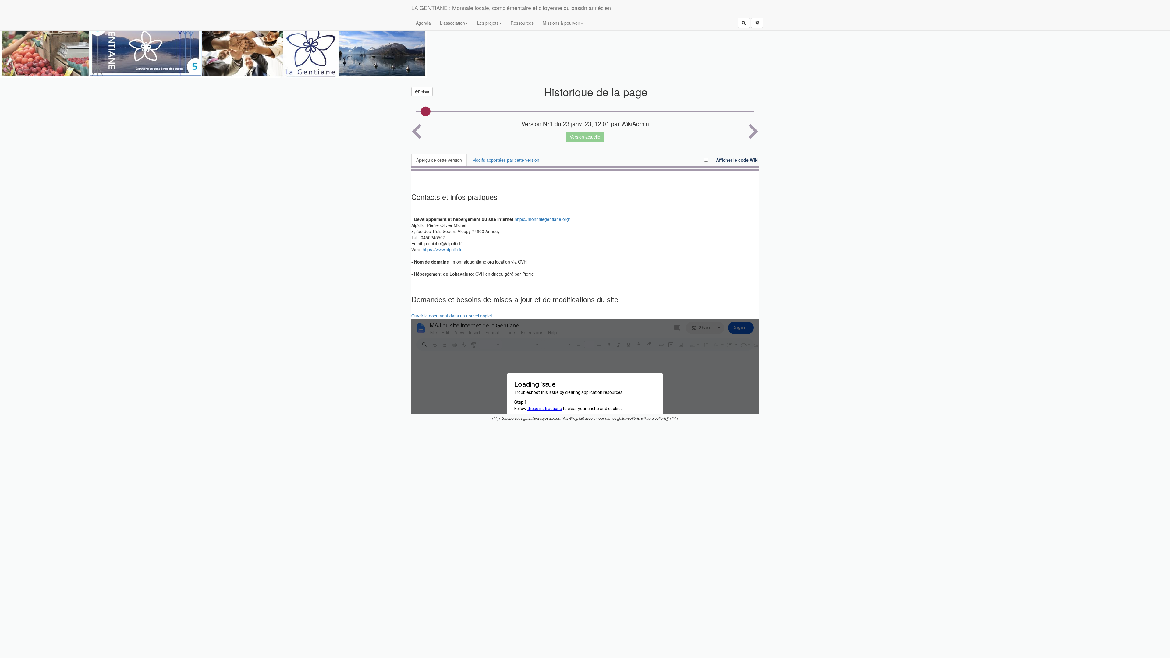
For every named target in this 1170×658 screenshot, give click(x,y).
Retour (423, 91)
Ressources (522, 23)
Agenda (423, 23)
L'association (452, 23)
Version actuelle (585, 137)
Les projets (487, 23)
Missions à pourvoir (561, 23)
